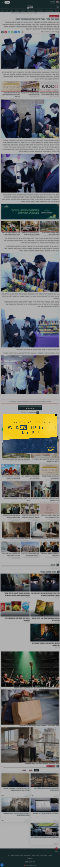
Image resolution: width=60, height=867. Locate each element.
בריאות (17, 11)
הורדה (7, 2)
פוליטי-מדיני (40, 11)
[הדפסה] (9, 32)
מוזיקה (23, 11)
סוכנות (56, 418)
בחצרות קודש (49, 11)
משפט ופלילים (31, 11)
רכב (7, 11)
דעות (11, 11)
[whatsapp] (12, 32)
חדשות (57, 11)
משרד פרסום (50, 418)
